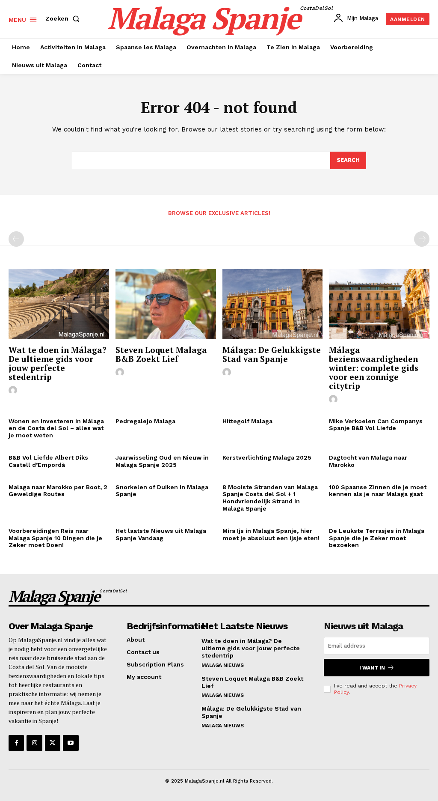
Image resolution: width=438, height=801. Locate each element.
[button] (64, 18)
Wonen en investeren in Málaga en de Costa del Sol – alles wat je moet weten (56, 428)
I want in (372, 668)
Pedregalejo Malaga (145, 421)
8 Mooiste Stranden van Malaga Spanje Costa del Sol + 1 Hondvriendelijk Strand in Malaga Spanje (270, 498)
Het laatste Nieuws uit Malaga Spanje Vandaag (160, 534)
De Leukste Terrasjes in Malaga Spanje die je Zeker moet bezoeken (376, 538)
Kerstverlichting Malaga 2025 (266, 457)
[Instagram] (34, 742)
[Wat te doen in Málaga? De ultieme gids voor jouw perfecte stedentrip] (59, 304)
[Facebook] (16, 742)
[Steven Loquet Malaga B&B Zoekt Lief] (165, 304)
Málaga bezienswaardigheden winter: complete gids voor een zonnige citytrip (373, 367)
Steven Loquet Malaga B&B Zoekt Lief (161, 354)
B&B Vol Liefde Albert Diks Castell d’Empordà (48, 461)
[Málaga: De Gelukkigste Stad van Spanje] (272, 304)
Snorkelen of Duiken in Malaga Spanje (161, 491)
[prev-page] (16, 239)
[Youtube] (70, 742)
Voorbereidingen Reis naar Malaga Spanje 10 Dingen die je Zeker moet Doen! (55, 538)
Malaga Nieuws (222, 665)
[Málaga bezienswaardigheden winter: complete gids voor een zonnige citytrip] (379, 304)
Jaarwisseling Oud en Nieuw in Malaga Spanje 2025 (162, 461)
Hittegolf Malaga (247, 421)
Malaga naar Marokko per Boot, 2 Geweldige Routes (58, 491)
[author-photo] (14, 390)
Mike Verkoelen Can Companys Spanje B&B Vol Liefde (376, 425)
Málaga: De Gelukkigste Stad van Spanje (271, 354)
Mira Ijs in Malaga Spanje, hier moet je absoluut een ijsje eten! (271, 534)
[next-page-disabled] (421, 239)
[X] (52, 742)
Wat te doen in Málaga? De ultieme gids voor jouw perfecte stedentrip (58, 363)
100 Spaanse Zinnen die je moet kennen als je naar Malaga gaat (377, 491)
